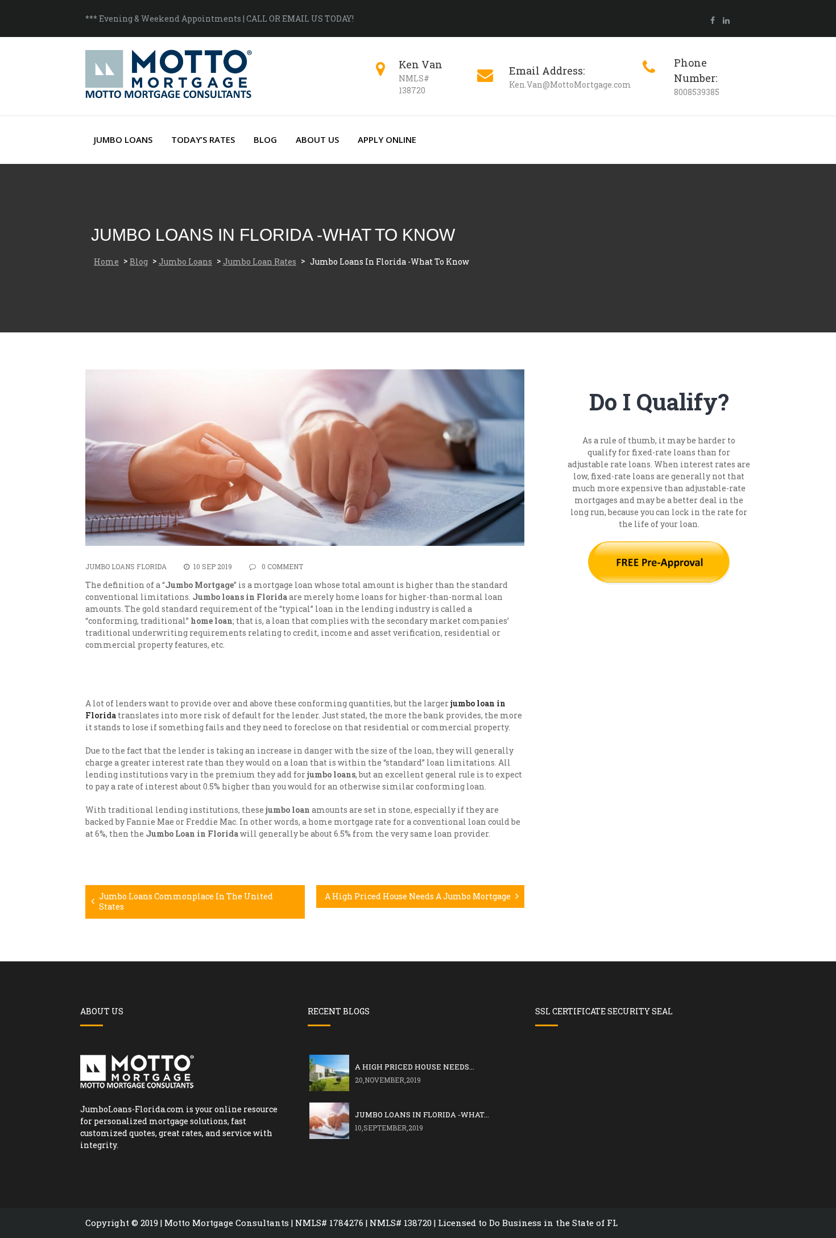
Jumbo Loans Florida (126, 566)
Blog (265, 139)
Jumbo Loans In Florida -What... (422, 1114)
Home (106, 261)
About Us (317, 139)
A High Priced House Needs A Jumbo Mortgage (418, 896)
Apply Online (387, 139)
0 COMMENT (281, 566)
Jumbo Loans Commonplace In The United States (186, 901)
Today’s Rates (203, 139)
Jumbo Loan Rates (259, 261)
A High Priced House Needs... (414, 1067)
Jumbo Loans (123, 139)
